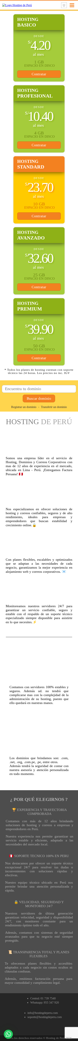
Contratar (39, 74)
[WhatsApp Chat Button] (8, 1034)
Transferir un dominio (54, 407)
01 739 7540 (48, 998)
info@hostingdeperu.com (42, 1012)
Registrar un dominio (23, 407)
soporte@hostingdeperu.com (44, 1017)
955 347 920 (51, 1002)
